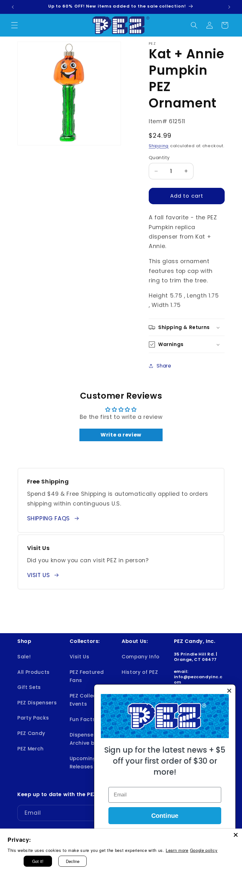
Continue (164, 815)
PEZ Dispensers (37, 702)
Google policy (204, 850)
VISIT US (38, 575)
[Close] (236, 835)
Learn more (177, 850)
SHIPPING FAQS (48, 518)
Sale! (24, 656)
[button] (14, 25)
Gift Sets (29, 687)
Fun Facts (83, 719)
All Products (33, 672)
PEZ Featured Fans (87, 676)
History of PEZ (140, 672)
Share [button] (164, 365)
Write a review (121, 434)
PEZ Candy (31, 733)
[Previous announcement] (13, 7)
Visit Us (79, 656)
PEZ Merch (30, 748)
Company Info (140, 656)
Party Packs (33, 717)
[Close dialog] (229, 691)
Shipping (159, 146)
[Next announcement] (229, 7)
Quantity (159, 157)
